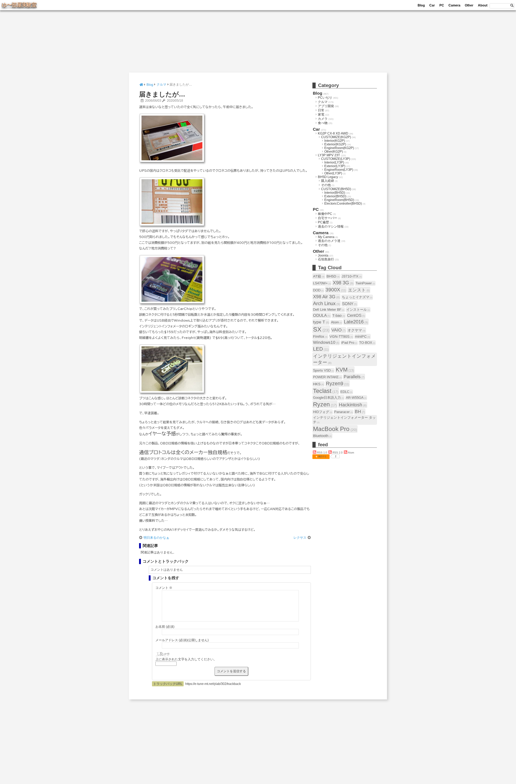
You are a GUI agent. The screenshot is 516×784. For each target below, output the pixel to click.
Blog (421, 5)
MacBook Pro (335, 429)
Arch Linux (326, 303)
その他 (326, 185)
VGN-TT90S (341, 336)
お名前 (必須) (164, 626)
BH (360, 411)
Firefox (320, 336)
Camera (454, 5)
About (482, 5)
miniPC (362, 336)
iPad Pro (349, 343)
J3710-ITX (352, 276)
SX (321, 329)
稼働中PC (325, 213)
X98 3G (343, 282)
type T (321, 322)
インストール (358, 310)
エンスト (359, 290)
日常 (321, 110)
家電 (321, 114)
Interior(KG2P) (334, 140)
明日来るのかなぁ (156, 537)
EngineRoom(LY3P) (338, 169)
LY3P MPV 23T (329, 155)
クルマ (323, 102)
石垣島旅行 (326, 259)
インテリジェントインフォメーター (344, 359)
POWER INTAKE (327, 377)
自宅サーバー (327, 218)
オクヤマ (356, 330)
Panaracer (343, 412)
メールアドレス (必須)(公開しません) (182, 640)
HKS (318, 384)
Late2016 (356, 321)
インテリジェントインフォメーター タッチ (344, 420)
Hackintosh (353, 404)
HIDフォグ (322, 412)
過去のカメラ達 (329, 240)
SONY (349, 303)
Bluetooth (322, 436)
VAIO (338, 329)
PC (441, 5)
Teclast (325, 391)
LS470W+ (322, 283)
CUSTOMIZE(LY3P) (335, 159)
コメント (163, 587)
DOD (318, 290)
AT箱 (319, 276)
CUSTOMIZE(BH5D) (336, 189)
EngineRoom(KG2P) (339, 148)
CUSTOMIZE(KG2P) (336, 137)
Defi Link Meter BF (328, 310)
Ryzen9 (337, 383)
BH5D (333, 276)
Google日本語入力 (328, 398)
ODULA (321, 315)
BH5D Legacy (328, 177)
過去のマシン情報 (331, 226)
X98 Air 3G (326, 296)
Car (432, 5)
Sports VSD (323, 370)
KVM (345, 370)
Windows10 (326, 342)
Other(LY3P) (333, 173)
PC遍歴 (323, 222)
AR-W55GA (356, 398)
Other (469, 5)
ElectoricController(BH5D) (343, 203)
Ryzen (325, 404)
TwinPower (365, 283)
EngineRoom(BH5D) (339, 200)
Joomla (323, 255)
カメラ (323, 118)
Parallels (354, 376)
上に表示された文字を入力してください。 (186, 659)
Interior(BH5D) (334, 192)
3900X (336, 289)
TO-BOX (367, 343)
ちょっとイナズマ (357, 297)
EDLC (346, 392)
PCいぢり (325, 97)
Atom (336, 322)
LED (321, 349)
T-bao (338, 315)
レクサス (299, 537)
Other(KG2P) (333, 151)
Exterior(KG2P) (335, 144)
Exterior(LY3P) (334, 166)
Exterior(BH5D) (335, 196)
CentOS (356, 315)
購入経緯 (327, 180)
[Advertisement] (258, 44)
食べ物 (323, 123)
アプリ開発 (326, 106)
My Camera (326, 237)
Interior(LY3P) (334, 162)
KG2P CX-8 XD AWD (333, 133)
